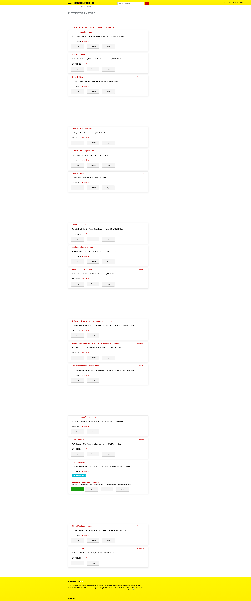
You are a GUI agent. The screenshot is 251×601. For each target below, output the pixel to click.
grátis (241, 2)
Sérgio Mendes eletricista (82, 526)
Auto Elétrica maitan (80, 55)
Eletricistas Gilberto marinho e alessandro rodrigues (92, 321)
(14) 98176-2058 (77, 234)
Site (78, 46)
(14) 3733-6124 (76, 64)
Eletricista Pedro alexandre (82, 270)
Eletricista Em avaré (79, 225)
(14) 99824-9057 (77, 449)
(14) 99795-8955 (77, 279)
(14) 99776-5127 (77, 375)
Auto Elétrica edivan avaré (82, 32)
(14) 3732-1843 (76, 558)
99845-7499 (75, 426)
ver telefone (85, 41)
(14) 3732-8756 (76, 41)
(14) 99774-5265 (77, 353)
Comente (93, 46)
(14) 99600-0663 (77, 183)
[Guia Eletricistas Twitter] (69, 590)
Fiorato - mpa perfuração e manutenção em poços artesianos (96, 343)
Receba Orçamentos (79, 475)
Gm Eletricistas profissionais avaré (85, 366)
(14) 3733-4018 (76, 138)
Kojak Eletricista (78, 440)
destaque (235, 2)
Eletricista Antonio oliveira (82, 128)
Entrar (223, 2)
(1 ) (139, 269)
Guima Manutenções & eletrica (84, 417)
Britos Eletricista (78, 77)
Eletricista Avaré (78, 173)
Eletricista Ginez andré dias (82, 247)
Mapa (108, 46)
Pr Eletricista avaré (79, 462)
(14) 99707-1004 (77, 330)
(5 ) (140, 31)
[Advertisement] (109, 20)
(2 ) (140, 76)
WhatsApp (78, 489)
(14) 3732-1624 (76, 160)
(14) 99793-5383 (77, 535)
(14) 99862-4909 (77, 86)
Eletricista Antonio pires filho (83, 151)
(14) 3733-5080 (76, 256)
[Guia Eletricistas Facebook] (68, 590)
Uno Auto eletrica (78, 549)
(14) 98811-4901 (77, 471)
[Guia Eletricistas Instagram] (70, 590)
